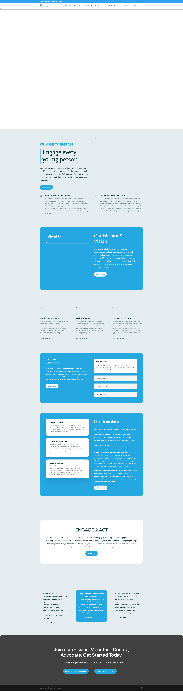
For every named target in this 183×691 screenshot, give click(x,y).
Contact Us (135, 5)
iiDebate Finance (123, 5)
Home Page (67, 5)
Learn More (100, 274)
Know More (46, 187)
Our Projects (86, 5)
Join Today (91, 553)
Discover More (45, 338)
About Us (76, 5)
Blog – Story (112, 5)
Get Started (100, 488)
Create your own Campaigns (76, 671)
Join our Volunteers (105, 671)
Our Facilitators (100, 5)
